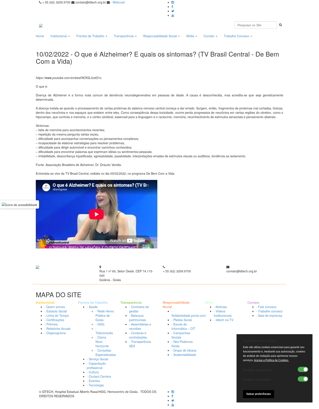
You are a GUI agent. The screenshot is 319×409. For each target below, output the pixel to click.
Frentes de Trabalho (90, 36)
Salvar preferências (258, 394)
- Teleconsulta (104, 330)
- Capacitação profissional (96, 365)
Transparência (124, 36)
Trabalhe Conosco (237, 36)
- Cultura (93, 372)
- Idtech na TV (223, 320)
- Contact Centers (99, 376)
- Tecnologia (95, 385)
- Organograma (55, 333)
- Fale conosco (266, 307)
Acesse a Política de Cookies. (271, 360)
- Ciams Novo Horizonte (102, 341)
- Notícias (220, 307)
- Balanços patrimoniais (137, 317)
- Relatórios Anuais (57, 328)
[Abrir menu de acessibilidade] (19, 204)
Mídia (190, 36)
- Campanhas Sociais (180, 335)
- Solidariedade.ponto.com (188, 313)
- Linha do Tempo (56, 315)
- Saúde (92, 307)
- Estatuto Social (55, 311)
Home (40, 36)
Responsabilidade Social (160, 36)
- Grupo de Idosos (183, 350)
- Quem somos (54, 307)
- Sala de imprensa (269, 315)
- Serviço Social (97, 359)
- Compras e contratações (138, 335)
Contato (209, 36)
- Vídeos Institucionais (223, 313)
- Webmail (118, 2)
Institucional (59, 36)
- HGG (99, 324)
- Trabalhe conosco (269, 311)
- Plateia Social (181, 320)
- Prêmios (51, 324)
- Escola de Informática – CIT (183, 326)
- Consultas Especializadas (105, 352)
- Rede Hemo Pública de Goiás (104, 315)
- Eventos (93, 381)
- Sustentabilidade (183, 354)
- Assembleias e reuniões (140, 326)
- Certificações (54, 320)
